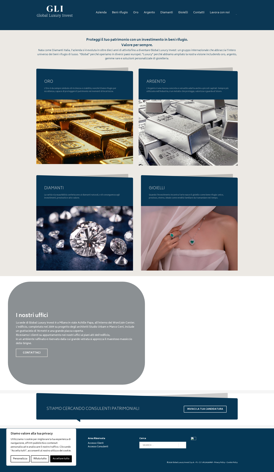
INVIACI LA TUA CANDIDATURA (205, 409)
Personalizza (20, 459)
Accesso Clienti (96, 443)
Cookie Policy (232, 462)
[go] (182, 445)
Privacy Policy (219, 462)
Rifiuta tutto (40, 459)
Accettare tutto (61, 459)
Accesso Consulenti (98, 447)
